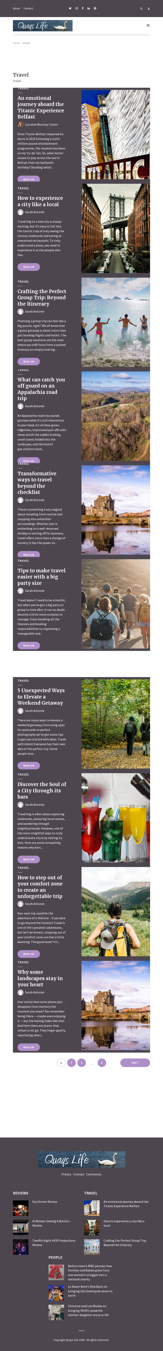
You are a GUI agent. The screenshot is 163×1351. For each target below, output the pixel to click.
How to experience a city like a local (40, 201)
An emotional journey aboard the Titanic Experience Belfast (40, 107)
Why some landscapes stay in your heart (40, 978)
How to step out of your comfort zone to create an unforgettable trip (40, 887)
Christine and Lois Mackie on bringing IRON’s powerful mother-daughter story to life (88, 1310)
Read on (28, 179)
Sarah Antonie (34, 212)
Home (16, 43)
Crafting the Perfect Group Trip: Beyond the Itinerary (41, 297)
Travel (23, 88)
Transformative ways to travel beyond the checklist (36, 483)
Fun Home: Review (44, 1202)
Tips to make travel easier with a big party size (41, 577)
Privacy (66, 1174)
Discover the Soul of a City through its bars (41, 790)
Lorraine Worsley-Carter (41, 124)
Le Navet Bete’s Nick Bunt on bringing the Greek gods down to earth (90, 1291)
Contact (28, 8)
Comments (94, 1174)
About (16, 8)
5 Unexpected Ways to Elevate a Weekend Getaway (41, 696)
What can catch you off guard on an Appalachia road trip (41, 389)
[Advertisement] (81, 55)
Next (135, 1062)
